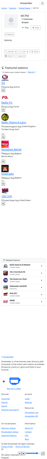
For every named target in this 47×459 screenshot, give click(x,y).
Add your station (8, 428)
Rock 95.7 (13, 293)
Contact (28, 432)
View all (31, 72)
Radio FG (6, 102)
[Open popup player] (43, 453)
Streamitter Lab (31, 412)
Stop (37, 27)
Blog (27, 439)
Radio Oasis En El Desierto (20, 265)
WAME (12, 300)
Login (27, 398)
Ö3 (3, 83)
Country (8, 44)
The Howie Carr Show (18, 279)
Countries (5, 398)
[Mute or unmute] (23, 453)
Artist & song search (10, 410)
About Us (29, 428)
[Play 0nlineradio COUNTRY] (42, 287)
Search (4, 406)
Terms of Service (22, 446)
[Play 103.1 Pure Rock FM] (42, 273)
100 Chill (6, 196)
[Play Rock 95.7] (42, 295)
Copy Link (21, 56)
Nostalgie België (11, 149)
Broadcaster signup (9, 432)
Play (26, 27)
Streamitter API (31, 416)
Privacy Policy (7, 446)
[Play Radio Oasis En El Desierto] (42, 266)
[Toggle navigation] (42, 3)
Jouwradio (7, 174)
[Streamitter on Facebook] (3, 381)
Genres (4, 402)
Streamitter (8, 357)
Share (36, 51)
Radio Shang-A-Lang (13, 122)
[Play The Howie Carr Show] (42, 280)
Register (28, 402)
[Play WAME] (42, 302)
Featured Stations (9, 435)
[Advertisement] (23, 234)
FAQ (26, 435)
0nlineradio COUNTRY (18, 286)
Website (10, 34)
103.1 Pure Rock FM (17, 272)
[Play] (20, 453)
